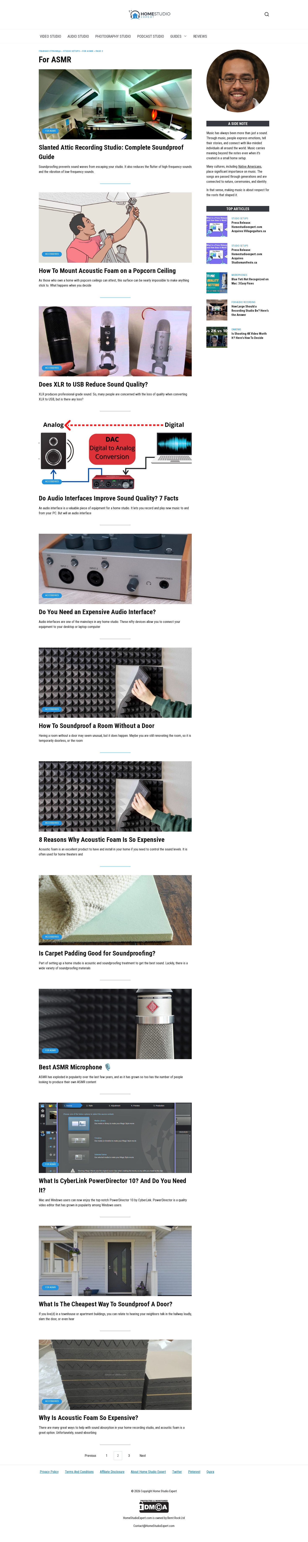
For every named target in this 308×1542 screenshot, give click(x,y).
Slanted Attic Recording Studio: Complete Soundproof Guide (111, 152)
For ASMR (87, 51)
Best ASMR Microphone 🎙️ (75, 1067)
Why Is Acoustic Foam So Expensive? (88, 1418)
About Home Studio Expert (148, 1472)
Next (143, 1456)
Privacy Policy (49, 1472)
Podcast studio (150, 36)
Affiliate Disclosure (112, 1472)
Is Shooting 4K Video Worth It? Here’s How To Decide (249, 336)
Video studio (50, 36)
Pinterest (194, 1472)
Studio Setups (71, 51)
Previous (90, 1456)
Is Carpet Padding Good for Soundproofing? (97, 953)
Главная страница (50, 51)
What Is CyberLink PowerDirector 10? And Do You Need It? (112, 1185)
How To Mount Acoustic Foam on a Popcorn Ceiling (107, 271)
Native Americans (249, 166)
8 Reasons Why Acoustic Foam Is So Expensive (101, 840)
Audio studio (78, 36)
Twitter (177, 1472)
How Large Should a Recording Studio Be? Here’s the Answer (250, 311)
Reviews (200, 36)
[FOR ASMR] (115, 137)
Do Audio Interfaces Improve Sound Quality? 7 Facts (109, 498)
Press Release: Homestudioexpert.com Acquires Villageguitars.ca (249, 227)
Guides (175, 36)
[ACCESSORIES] (115, 260)
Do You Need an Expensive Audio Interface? (97, 612)
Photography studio (113, 36)
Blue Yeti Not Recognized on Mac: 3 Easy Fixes (250, 281)
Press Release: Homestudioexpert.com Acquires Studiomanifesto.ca (247, 256)
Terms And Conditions (79, 1472)
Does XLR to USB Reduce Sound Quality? (93, 384)
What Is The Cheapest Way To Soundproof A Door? (105, 1304)
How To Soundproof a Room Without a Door (96, 726)
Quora (210, 1472)
